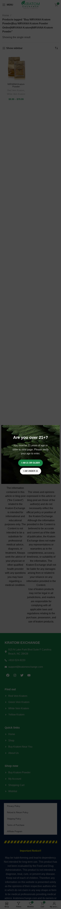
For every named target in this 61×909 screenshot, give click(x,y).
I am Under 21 (30, 471)
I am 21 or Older (30, 463)
